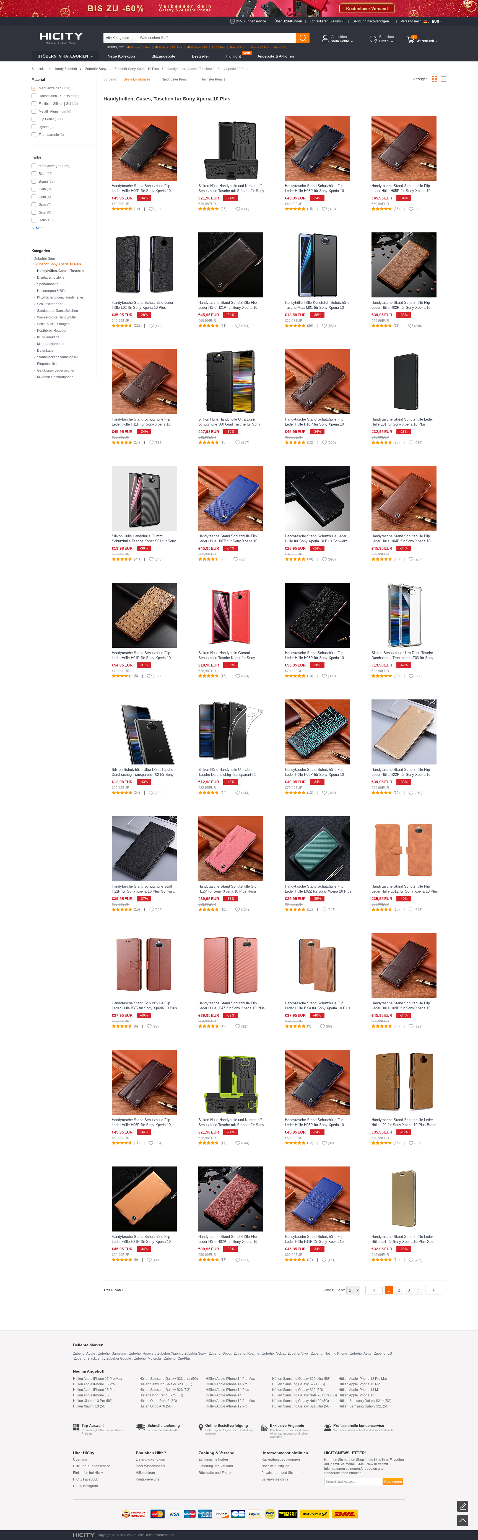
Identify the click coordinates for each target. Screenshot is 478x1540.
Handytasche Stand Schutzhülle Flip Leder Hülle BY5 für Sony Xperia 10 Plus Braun (144, 1008)
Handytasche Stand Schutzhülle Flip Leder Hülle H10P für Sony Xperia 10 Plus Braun (314, 424)
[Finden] (303, 38)
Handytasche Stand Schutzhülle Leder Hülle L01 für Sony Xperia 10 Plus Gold (403, 1239)
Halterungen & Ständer (54, 291)
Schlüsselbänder (50, 304)
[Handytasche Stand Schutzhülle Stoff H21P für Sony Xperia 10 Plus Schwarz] (144, 849)
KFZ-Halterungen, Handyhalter (60, 297)
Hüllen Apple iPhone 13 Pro (359, 1384)
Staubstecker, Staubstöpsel (57, 357)
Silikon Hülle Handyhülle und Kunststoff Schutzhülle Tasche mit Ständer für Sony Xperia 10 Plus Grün (231, 1125)
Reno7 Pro (281, 47)
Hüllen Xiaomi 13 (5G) (89, 1406)
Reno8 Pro (237, 47)
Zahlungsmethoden (213, 1459)
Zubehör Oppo (220, 1353)
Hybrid (44, 127)
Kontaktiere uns (147, 1479)
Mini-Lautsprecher (50, 344)
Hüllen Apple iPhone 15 (91, 1395)
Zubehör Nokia (273, 1353)
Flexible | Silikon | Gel (55, 104)
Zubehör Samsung (112, 1353)
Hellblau (45, 220)
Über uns (80, 1459)
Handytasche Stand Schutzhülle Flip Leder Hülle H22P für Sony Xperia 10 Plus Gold (401, 775)
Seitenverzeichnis (274, 1479)
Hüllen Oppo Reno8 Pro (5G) (161, 1395)
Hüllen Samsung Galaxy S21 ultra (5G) (301, 1406)
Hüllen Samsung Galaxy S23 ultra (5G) (168, 1379)
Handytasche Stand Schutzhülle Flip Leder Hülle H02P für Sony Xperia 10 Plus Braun (227, 1242)
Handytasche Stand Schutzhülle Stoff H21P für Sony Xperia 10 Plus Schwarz (143, 888)
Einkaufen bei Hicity (88, 1473)
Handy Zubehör (65, 69)
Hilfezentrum (145, 1473)
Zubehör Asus (360, 1353)
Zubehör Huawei (141, 1353)
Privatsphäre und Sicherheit (282, 1473)
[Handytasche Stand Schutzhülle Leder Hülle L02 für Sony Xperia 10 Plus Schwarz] (144, 265)
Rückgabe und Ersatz (215, 1473)
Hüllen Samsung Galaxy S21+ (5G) (365, 1401)
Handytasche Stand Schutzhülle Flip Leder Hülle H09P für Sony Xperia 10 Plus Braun (401, 1008)
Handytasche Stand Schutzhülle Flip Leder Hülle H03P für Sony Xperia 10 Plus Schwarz (314, 658)
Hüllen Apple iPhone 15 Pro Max (97, 1379)
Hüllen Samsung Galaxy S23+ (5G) (165, 1384)
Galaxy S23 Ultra (170, 47)
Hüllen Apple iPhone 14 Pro (227, 1384)
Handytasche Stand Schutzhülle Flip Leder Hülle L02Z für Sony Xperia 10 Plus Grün (318, 891)
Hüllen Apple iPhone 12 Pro (227, 1406)
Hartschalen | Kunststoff (56, 96)
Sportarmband (48, 284)
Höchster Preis (212, 79)
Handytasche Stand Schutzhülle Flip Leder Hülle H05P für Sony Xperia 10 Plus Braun (401, 191)
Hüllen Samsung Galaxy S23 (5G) (164, 1390)
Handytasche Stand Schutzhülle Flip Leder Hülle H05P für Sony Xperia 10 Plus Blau (314, 1125)
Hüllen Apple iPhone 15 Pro (94, 1384)
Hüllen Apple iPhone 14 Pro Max (230, 1379)
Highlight (233, 56)
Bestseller (200, 56)
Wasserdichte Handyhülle (56, 317)
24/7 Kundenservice (251, 21)
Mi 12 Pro (218, 47)
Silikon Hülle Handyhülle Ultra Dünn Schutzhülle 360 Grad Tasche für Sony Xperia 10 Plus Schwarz (229, 424)
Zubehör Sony (95, 69)
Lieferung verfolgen (150, 1459)
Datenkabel (45, 350)
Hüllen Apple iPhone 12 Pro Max (230, 1401)
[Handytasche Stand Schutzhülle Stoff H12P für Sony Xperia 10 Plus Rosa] (230, 849)
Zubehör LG (383, 1353)
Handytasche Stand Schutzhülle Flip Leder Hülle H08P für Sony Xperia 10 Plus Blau (314, 775)
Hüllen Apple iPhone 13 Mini (360, 1390)
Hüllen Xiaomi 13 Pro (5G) (93, 1401)
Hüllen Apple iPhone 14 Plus (227, 1390)
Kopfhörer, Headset (51, 331)
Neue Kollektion (121, 56)
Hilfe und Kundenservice (91, 1466)
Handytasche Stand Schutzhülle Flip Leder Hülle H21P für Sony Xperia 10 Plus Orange (141, 1242)
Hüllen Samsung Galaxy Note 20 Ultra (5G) (304, 1395)
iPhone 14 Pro (140, 47)
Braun (43, 181)
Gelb (42, 189)
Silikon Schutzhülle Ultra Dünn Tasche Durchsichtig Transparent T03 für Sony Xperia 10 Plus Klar (402, 658)
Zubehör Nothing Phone (329, 1353)
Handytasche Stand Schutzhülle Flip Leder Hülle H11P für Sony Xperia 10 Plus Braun (141, 424)
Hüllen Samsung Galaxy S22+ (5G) (298, 1384)
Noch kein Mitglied (275, 1466)
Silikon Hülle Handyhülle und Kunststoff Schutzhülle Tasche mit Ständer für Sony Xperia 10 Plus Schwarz (231, 191)
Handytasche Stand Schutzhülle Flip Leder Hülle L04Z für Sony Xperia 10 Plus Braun (231, 1008)
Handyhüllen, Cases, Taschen (60, 271)
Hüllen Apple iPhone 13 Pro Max (363, 1379)
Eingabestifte (47, 364)
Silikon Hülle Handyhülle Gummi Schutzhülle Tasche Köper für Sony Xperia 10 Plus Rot (226, 658)
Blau (42, 174)
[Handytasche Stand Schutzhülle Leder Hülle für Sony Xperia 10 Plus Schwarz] (317, 498)
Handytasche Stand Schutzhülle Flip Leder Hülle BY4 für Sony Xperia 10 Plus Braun (317, 1008)
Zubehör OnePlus (177, 1358)
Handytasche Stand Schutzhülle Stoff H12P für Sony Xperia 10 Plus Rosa (228, 888)
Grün (42, 212)
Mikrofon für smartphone (55, 377)
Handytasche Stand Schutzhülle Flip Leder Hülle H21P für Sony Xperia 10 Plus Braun (227, 307)
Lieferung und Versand (216, 1466)
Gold (42, 197)
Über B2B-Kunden (288, 21)
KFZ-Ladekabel (48, 337)
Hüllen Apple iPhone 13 (356, 1395)
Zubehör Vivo (298, 1353)
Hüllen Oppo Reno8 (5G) (158, 1401)
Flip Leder (46, 119)
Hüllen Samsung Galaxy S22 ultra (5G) (301, 1379)
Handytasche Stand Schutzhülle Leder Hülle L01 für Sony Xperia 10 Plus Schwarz (402, 424)
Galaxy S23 (199, 47)
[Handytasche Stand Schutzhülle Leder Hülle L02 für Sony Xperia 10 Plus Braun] (404, 1082)
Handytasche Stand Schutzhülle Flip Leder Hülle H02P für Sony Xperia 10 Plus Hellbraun (401, 307)
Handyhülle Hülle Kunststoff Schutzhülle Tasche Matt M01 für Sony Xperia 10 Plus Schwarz (317, 307)
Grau (42, 205)
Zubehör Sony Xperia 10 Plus (137, 69)
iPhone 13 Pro (259, 47)
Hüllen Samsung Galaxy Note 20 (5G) (300, 1401)
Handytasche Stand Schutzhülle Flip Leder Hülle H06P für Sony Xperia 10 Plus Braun (141, 1125)
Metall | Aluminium (52, 111)
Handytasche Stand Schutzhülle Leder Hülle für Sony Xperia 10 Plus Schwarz (316, 538)
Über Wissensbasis (150, 1466)
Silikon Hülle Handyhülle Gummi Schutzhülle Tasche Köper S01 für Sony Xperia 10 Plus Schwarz (144, 541)
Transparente (49, 135)
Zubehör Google (118, 1358)
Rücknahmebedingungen (280, 1459)
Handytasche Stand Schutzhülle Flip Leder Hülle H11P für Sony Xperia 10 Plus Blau (314, 1242)
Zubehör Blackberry (88, 1358)
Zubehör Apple (84, 1353)
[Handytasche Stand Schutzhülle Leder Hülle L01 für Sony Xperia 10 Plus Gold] (404, 1199)
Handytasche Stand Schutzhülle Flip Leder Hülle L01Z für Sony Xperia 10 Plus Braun (405, 891)
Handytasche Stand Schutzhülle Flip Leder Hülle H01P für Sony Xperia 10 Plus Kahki (141, 658)
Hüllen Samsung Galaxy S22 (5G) (297, 1390)
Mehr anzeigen (50, 88)
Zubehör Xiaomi (169, 1353)
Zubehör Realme (246, 1353)
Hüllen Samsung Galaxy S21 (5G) (364, 1406)
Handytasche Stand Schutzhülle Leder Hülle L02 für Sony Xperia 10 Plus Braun (404, 1122)
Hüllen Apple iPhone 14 (223, 1395)
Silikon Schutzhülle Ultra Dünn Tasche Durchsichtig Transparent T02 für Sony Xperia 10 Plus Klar (143, 775)
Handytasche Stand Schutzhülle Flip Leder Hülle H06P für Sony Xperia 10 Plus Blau (314, 191)
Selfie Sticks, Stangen (53, 324)
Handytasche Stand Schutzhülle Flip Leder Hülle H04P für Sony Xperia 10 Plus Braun (401, 541)
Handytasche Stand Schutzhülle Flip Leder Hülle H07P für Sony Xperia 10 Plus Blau (227, 541)
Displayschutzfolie (50, 277)
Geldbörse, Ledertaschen (56, 370)
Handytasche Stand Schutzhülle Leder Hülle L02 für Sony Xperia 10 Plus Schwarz (142, 307)
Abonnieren (393, 1481)
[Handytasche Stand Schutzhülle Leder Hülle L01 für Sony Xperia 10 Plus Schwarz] (404, 381)
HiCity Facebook (85, 1479)
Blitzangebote (163, 56)
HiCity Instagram (85, 1486)
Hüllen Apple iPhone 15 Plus (94, 1390)
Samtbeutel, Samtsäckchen (57, 311)
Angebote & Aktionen (276, 56)
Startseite (39, 69)
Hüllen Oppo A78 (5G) (156, 1406)
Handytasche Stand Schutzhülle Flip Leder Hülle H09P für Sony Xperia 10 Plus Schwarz (141, 191)
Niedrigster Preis (174, 79)
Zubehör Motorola (147, 1358)
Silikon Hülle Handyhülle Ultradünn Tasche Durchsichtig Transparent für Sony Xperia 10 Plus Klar (227, 775)
